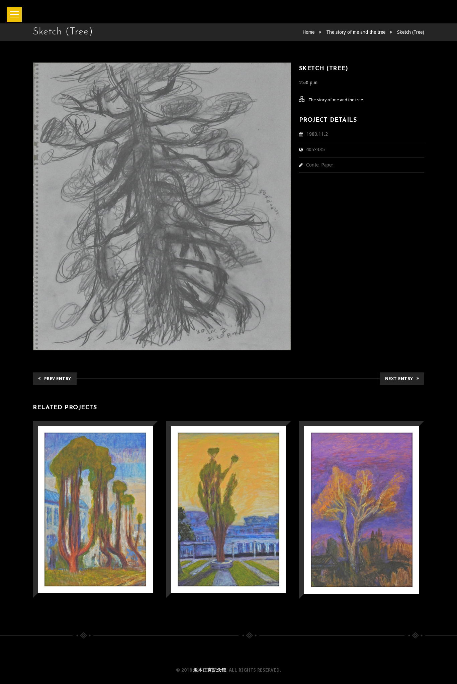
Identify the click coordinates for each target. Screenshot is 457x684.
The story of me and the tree (355, 32)
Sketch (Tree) (410, 32)
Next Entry (399, 378)
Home (308, 32)
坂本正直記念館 (209, 670)
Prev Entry (57, 378)
